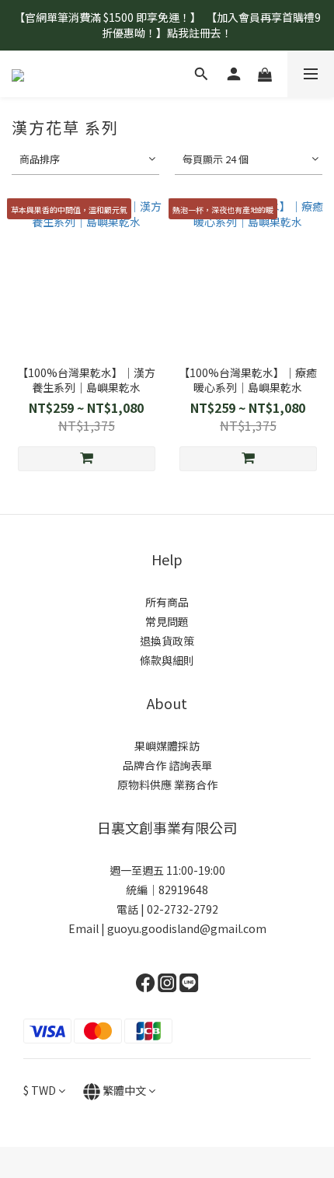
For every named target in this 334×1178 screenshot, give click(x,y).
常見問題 (167, 621)
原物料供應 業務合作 (167, 784)
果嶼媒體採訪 (167, 745)
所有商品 (167, 602)
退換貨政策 (167, 640)
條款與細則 (167, 660)
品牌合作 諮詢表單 (167, 765)
